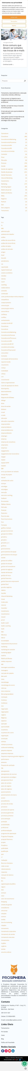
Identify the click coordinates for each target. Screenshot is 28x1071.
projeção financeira (7, 839)
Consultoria (4, 329)
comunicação (5, 305)
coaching (3, 285)
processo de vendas (7, 804)
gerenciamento (5, 549)
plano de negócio (6, 786)
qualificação (4, 851)
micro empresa (5, 691)
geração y (4, 537)
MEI (2, 664)
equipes (3, 466)
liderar (3, 638)
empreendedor (5, 424)
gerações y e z (5, 543)
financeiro (4, 513)
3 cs (2, 222)
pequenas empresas (7, 753)
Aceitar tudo (14, 17)
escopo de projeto (6, 474)
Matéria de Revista (6, 658)
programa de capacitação (8, 833)
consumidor (4, 353)
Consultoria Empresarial (8, 350)
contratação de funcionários (9, 359)
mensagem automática (8, 667)
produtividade (5, 824)
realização (4, 860)
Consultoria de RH (6, 341)
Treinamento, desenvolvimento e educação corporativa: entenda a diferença (13, 94)
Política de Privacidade (7, 1042)
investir (3, 617)
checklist (3, 276)
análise (3, 237)
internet (3, 605)
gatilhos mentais (6, 528)
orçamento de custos (7, 732)
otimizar (3, 741)
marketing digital (6, 652)
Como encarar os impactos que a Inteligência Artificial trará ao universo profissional (12, 100)
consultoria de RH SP (7, 344)
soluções (3, 913)
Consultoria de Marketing (8, 332)
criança (3, 368)
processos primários (7, 816)
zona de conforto (6, 952)
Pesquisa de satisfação (7, 765)
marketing (4, 646)
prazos (3, 798)
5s (1, 225)
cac (2, 264)
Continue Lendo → (8, 64)
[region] (14, 14)
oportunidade (5, 727)
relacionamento (5, 869)
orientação (4, 738)
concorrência (5, 311)
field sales (4, 507)
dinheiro (3, 409)
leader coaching (5, 626)
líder (2, 632)
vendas (3, 949)
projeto (3, 842)
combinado (4, 294)
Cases (3, 1035)
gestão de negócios (7, 569)
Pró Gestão (4, 1032)
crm (2, 377)
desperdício (4, 394)
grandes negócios (6, 587)
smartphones (5, 907)
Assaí (2, 255)
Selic (2, 890)
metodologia (5, 682)
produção (4, 821)
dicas (2, 403)
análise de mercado (7, 249)
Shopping (4, 902)
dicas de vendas (5, 406)
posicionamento (6, 792)
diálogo (3, 400)
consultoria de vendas (7, 347)
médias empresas (6, 661)
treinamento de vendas (8, 934)
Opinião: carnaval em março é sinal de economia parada (12, 106)
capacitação (4, 267)
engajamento (5, 451)
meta (2, 679)
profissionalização (6, 830)
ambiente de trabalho (7, 234)
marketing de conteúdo (8, 649)
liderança (4, 635)
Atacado (3, 258)
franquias (4, 525)
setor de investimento (7, 899)
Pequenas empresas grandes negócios (12, 756)
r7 (1, 857)
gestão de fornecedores (8, 566)
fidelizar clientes (6, 504)
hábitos (3, 590)
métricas (3, 688)
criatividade (4, 371)
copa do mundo (5, 362)
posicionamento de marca (9, 795)
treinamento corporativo (8, 931)
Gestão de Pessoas (6, 572)
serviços (3, 893)
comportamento (6, 302)
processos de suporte (7, 810)
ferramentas (4, 501)
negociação (4, 709)
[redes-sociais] (2, 1051)
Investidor (4, 608)
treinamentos (5, 940)
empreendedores (6, 427)
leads (2, 629)
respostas (4, 872)
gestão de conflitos (6, 560)
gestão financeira (6, 578)
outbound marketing (7, 747)
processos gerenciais (7, 813)
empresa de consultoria (8, 442)
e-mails (3, 415)
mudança (4, 700)
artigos (3, 252)
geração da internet (7, 531)
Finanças (3, 510)
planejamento (5, 771)
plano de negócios (6, 789)
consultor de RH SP (6, 323)
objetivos (4, 721)
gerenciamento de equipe (8, 552)
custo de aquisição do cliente (9, 385)
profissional (4, 827)
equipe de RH (5, 463)
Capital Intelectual (6, 270)
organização (4, 735)
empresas (4, 448)
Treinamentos (5, 1028)
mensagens (4, 670)
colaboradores (5, 288)
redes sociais (5, 866)
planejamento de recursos (9, 774)
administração (5, 231)
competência (5, 299)
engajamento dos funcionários (10, 454)
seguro (3, 887)
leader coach (5, 623)
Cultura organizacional (7, 382)
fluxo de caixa (5, 516)
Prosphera (4, 845)
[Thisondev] (21, 1059)
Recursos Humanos (7, 863)
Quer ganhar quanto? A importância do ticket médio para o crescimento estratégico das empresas (12, 118)
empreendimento (6, 433)
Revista (3, 878)
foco (2, 522)
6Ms (2, 228)
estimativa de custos (7, 480)
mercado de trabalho (7, 673)
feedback (3, 498)
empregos (4, 436)
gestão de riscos (6, 575)
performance (5, 759)
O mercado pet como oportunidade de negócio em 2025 (12, 112)
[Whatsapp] (24, 1064)
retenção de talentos (7, 875)
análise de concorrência (8, 243)
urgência (3, 946)
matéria (3, 655)
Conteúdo (4, 356)
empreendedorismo (7, 430)
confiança (4, 314)
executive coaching (6, 495)
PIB (2, 768)
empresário (4, 445)
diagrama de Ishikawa (7, 397)
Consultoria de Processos (8, 338)
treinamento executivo (7, 937)
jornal (3, 620)
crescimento (4, 365)
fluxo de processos (6, 519)
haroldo (3, 593)
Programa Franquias (7, 836)
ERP (2, 469)
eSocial (3, 477)
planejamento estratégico (8, 777)
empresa (3, 439)
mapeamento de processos (9, 644)
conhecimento (5, 320)
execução (4, 492)
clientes (3, 279)
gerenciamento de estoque (9, 555)
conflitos (3, 317)
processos (4, 807)
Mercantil (4, 676)
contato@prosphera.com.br (13, 1020)
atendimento (5, 261)
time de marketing (6, 922)
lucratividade (5, 641)
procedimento (5, 801)
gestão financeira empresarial (10, 581)
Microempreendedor (7, 694)
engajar (3, 457)
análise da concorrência (8, 240)
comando (4, 291)
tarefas (3, 919)
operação (4, 724)
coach (3, 282)
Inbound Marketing (6, 596)
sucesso (3, 916)
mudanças (4, 703)
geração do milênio (6, 534)
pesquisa (3, 762)
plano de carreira (6, 783)
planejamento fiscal (7, 780)
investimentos (5, 614)
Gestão (3, 557)
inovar (3, 599)
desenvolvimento (6, 391)
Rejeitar (14, 25)
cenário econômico (6, 273)
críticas (3, 374)
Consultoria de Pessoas (8, 335)
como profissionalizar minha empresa (12, 296)
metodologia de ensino (8, 685)
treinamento (5, 928)
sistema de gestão (6, 905)
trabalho (3, 925)
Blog (2, 1039)
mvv (2, 706)
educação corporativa (7, 421)
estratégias (4, 489)
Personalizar (14, 21)
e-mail (3, 412)
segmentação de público (8, 884)
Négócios (4, 718)
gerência (3, 546)
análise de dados (6, 246)
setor (2, 896)
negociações (4, 712)
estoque (3, 483)
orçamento (4, 730)
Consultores (4, 326)
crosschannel (5, 380)
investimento (5, 611)
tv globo (3, 943)
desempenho (5, 388)
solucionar (4, 910)
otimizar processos (6, 744)
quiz (2, 854)
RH (2, 881)
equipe (3, 460)
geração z (4, 540)
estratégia (4, 486)
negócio (3, 715)
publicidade (4, 848)
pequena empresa (6, 750)
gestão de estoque (6, 563)
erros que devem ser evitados (10, 471)
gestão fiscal (4, 584)
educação (4, 418)
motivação (4, 697)
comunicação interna (7, 308)
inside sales (4, 602)
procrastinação (5, 819)
